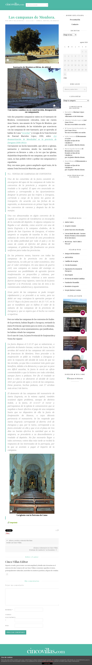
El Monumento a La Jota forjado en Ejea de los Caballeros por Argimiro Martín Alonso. (75, 141)
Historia (46, 20)
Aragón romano (70, 226)
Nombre (9, 610)
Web (7, 625)
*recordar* (26, 133)
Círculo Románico (71, 265)
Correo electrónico (9, 617)
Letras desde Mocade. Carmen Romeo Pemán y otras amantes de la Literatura (75, 236)
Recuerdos (54, 20)
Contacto (74, 24)
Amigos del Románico (72, 253)
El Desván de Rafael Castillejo (75, 279)
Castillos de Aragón (71, 261)
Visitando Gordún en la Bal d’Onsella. (75, 307)
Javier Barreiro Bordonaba (74, 230)
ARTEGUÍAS (69, 257)
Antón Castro (69, 222)
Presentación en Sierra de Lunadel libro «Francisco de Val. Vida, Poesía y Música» (74, 323)
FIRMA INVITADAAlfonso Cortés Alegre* (73, 363)
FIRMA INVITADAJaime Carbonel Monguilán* (71, 343)
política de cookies (48, 661)
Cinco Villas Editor (16, 20)
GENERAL (39, 20)
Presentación (75, 20)
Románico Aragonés (72, 286)
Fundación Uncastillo (72, 282)
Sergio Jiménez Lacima (73, 290)
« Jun (65, 78)
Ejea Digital (69, 275)
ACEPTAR (47, 663)
